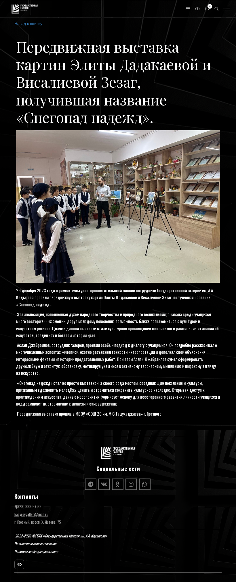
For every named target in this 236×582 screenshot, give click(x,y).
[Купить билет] (188, 8)
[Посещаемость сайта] (19, 564)
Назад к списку (28, 23)
